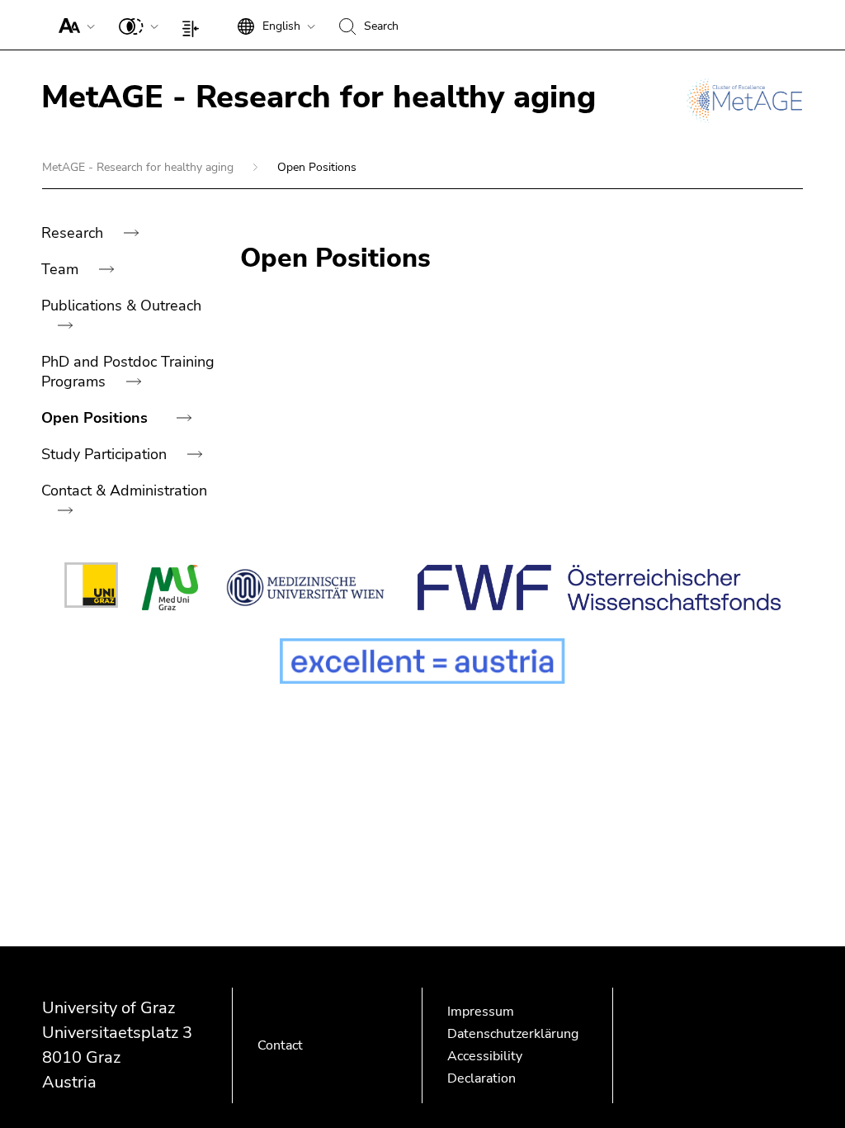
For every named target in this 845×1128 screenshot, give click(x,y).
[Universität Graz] (91, 588)
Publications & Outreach (121, 305)
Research (74, 233)
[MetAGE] (744, 100)
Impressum (480, 1011)
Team (62, 269)
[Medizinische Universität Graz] (170, 587)
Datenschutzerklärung (512, 1034)
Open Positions (96, 418)
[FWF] (599, 587)
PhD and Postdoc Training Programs (128, 371)
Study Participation (106, 454)
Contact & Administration (124, 490)
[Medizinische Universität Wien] (308, 587)
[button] (73, 25)
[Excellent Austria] (422, 661)
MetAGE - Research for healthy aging (139, 167)
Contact (280, 1045)
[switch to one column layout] (194, 25)
